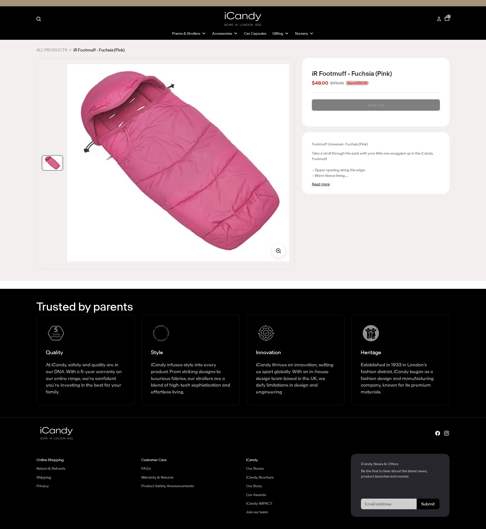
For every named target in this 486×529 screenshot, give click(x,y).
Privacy (42, 486)
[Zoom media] (278, 250)
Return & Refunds (50, 468)
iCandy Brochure (260, 477)
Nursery (301, 33)
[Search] (38, 19)
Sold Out (376, 105)
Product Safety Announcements (167, 486)
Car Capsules (255, 33)
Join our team (257, 512)
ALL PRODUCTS (51, 50)
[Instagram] (446, 433)
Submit (428, 503)
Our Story (254, 486)
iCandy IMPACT (259, 503)
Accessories (222, 33)
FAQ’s (146, 468)
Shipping (43, 477)
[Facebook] (438, 433)
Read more (321, 184)
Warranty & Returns (157, 477)
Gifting (277, 33)
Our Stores (255, 468)
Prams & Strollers (186, 33)
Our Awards (256, 495)
